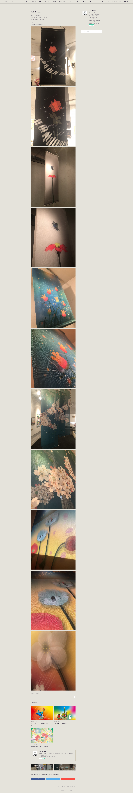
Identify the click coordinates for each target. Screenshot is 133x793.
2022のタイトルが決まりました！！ (40, 746)
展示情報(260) (37, 693)
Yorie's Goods (100, 1)
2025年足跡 (126, 1)
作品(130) (32, 693)
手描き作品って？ (71, 1)
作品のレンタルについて (116, 1)
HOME (6, 1)
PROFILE (40, 1)
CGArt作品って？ (61, 1)
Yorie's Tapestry (92, 1)
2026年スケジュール (14, 1)
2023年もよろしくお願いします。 (62, 723)
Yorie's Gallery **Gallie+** (31, 1)
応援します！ (47, 1)
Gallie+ (22, 1)
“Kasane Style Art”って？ (81, 1)
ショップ (107, 1)
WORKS (54, 1)
